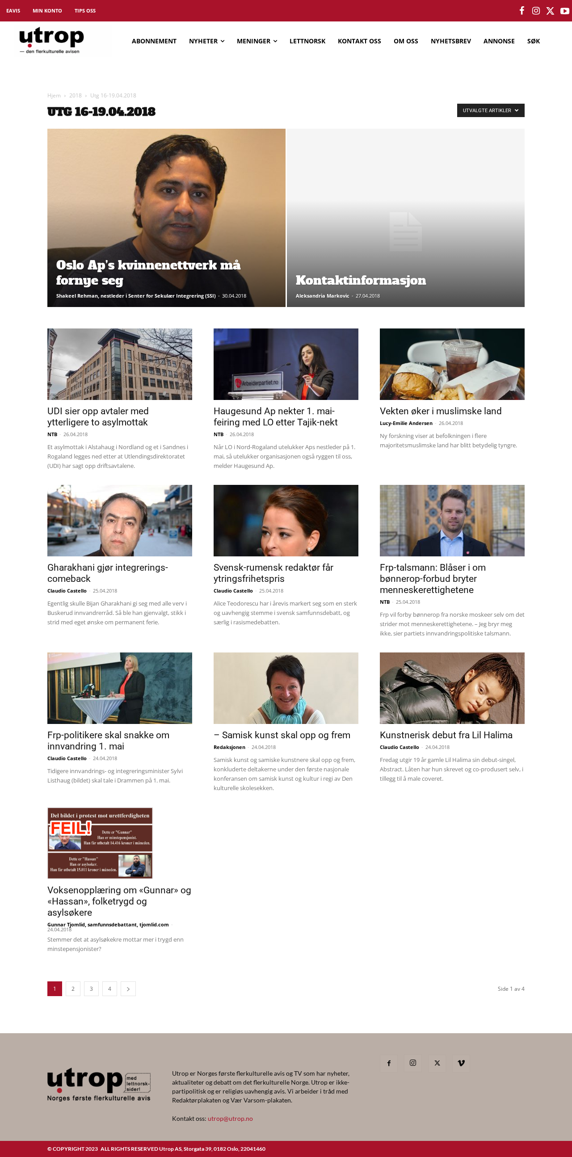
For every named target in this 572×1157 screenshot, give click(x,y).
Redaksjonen (229, 747)
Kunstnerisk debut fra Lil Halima (446, 735)
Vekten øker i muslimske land (441, 411)
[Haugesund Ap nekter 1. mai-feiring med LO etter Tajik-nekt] (286, 364)
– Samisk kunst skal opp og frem (282, 735)
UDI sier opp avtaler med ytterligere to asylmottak (98, 417)
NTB (52, 434)
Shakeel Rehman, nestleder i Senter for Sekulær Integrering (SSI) (136, 295)
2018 (75, 95)
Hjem (54, 95)
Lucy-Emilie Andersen (406, 423)
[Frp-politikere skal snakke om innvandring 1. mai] (119, 688)
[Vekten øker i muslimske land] (452, 364)
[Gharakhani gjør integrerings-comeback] (119, 520)
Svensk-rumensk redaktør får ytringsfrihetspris (273, 573)
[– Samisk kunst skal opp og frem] (286, 688)
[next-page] (128, 988)
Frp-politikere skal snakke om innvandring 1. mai (108, 741)
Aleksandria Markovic (322, 295)
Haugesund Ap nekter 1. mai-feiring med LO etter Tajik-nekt (276, 417)
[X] (437, 1064)
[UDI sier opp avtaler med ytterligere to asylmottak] (119, 364)
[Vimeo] (461, 1064)
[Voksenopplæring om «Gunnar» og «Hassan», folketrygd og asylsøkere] (119, 843)
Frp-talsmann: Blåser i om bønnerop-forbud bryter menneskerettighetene (433, 578)
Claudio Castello (67, 590)
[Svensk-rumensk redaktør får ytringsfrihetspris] (286, 520)
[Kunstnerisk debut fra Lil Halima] (452, 688)
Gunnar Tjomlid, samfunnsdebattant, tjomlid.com (108, 924)
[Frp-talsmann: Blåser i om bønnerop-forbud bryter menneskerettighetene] (452, 520)
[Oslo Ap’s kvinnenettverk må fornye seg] (166, 232)
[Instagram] (413, 1063)
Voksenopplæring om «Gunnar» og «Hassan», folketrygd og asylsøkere (119, 901)
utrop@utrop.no (230, 1118)
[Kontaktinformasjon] (406, 232)
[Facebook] (389, 1064)
